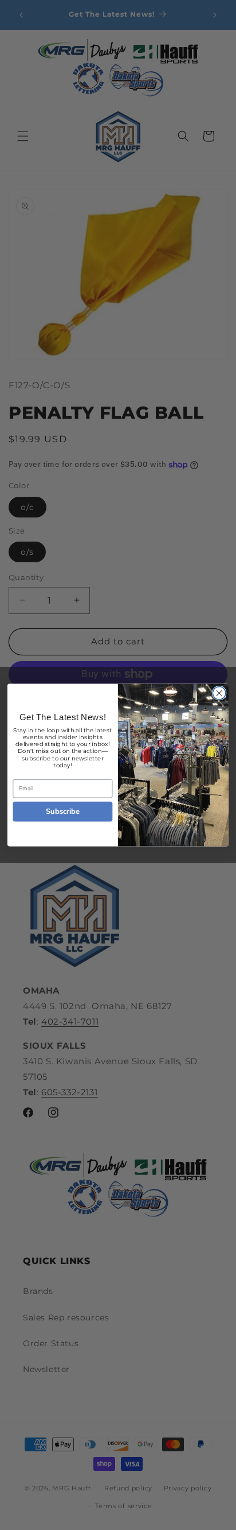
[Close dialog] (219, 693)
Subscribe (63, 811)
